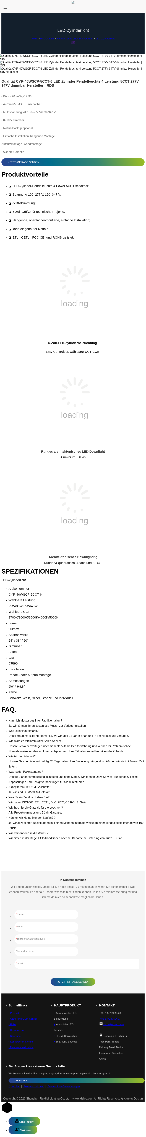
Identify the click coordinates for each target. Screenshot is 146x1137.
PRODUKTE (47, 38)
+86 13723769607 (110, 1018)
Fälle (12, 1024)
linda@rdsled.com (113, 1024)
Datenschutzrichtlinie (21, 1047)
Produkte (14, 1013)
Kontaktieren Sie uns (21, 1041)
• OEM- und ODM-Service (23, 1018)
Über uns (14, 1036)
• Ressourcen (16, 1030)
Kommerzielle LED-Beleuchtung (75, 38)
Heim (34, 38)
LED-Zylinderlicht (105, 38)
